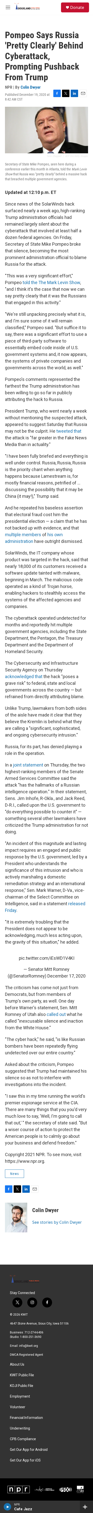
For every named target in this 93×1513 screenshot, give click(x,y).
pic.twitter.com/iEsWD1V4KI (46, 958)
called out (56, 1014)
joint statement (28, 765)
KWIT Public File (22, 1375)
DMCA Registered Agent (26, 1354)
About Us (17, 1364)
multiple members (23, 534)
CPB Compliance (23, 1439)
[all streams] (86, 1507)
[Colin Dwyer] (16, 1217)
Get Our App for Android (29, 1450)
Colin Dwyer (31, 87)
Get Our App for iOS (25, 1460)
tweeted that (68, 431)
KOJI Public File (21, 1386)
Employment (20, 1396)
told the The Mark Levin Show (51, 282)
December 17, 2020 (66, 976)
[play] (7, 1506)
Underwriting (20, 1428)
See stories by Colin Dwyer (57, 1222)
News (14, 1174)
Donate (77, 7)
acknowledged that (23, 676)
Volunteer (17, 1407)
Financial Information (26, 1418)
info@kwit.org (28, 1346)
